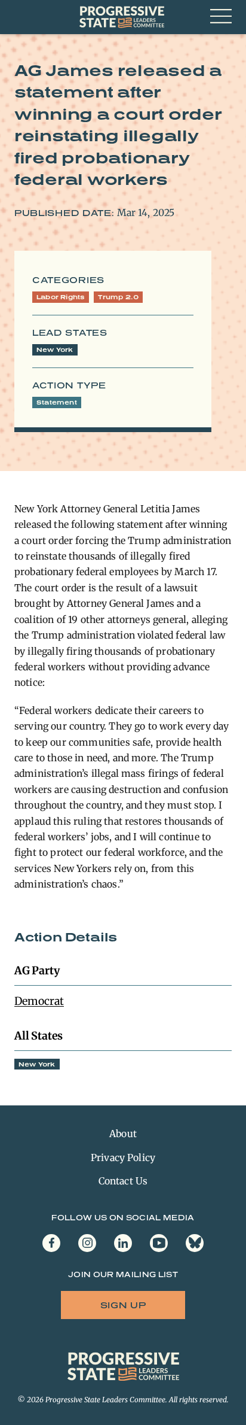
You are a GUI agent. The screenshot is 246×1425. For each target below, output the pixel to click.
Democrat (39, 1001)
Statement (56, 402)
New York (54, 349)
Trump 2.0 (118, 296)
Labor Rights (60, 296)
